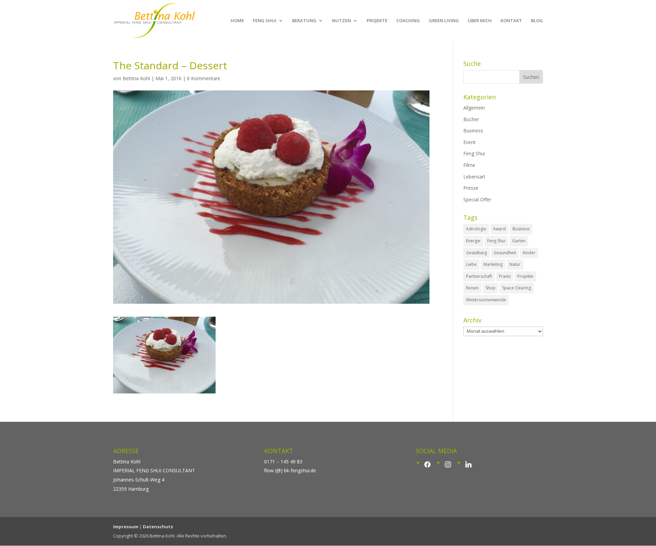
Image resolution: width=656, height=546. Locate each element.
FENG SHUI (264, 21)
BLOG (537, 21)
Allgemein (474, 107)
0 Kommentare (203, 78)
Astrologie (476, 229)
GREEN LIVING (444, 21)
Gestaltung (476, 253)
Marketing (493, 264)
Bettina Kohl (136, 78)
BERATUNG (304, 21)
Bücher (471, 119)
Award (499, 229)
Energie (473, 241)
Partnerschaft (479, 276)
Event (469, 142)
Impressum (125, 526)
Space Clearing (516, 288)
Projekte (525, 276)
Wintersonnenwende (486, 300)
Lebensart (474, 176)
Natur (514, 264)
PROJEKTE (377, 21)
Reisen (472, 288)
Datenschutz (158, 526)
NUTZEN (341, 21)
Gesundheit (505, 253)
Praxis (504, 276)
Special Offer (477, 199)
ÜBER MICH (480, 21)
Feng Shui (474, 153)
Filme (469, 165)
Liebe (471, 264)
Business (473, 130)
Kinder (529, 253)
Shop (490, 288)
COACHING (408, 21)
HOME (237, 21)
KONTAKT (511, 21)
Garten (518, 241)
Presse (470, 188)
